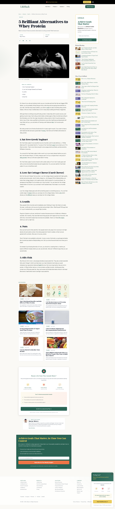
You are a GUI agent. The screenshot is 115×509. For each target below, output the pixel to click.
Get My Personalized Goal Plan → (44, 408)
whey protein (23, 157)
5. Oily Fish (24, 96)
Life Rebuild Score (23, 483)
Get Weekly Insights (87, 39)
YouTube (38, 496)
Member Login (79, 491)
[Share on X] (26, 40)
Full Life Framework (24, 485)
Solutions (62, 6)
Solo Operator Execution (60, 491)
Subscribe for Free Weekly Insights (43, 462)
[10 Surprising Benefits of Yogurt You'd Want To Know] (31, 317)
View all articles (32, 428)
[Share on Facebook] (20, 40)
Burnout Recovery (58, 482)
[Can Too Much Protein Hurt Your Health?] (30, 341)
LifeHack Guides (23, 482)
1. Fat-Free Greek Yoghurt (28, 87)
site (61, 193)
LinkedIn (43, 496)
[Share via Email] (30, 40)
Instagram (27, 496)
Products (55, 6)
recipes (30, 193)
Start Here (47, 6)
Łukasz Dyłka (26, 79)
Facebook (22, 496)
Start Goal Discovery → (102, 501)
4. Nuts (23, 94)
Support (78, 492)
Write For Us (79, 489)
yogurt (54, 145)
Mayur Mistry (22, 36)
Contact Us (79, 483)
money (44, 130)
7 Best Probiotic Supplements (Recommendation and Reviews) (56, 329)
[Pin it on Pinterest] (23, 40)
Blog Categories (80, 487)
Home (20, 14)
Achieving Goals (23, 489)
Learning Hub (39, 487)
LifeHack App (39, 482)
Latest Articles (80, 485)
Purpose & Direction (59, 485)
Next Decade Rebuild (59, 489)
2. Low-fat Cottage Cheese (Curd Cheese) (32, 89)
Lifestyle (24, 14)
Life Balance (22, 487)
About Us (79, 482)
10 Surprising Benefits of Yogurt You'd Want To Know (30, 329)
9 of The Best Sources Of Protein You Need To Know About (56, 302)
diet (53, 122)
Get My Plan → (87, 2)
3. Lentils (24, 91)
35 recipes (61, 217)
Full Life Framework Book (42, 483)
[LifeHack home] (25, 6)
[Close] (93, 2)
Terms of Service (76, 501)
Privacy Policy (83, 501)
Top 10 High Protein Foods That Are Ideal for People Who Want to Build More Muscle (57, 354)
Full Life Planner (40, 485)
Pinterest (32, 496)
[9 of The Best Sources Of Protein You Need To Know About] (57, 291)
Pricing (68, 6)
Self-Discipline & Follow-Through (61, 483)
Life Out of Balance (58, 487)
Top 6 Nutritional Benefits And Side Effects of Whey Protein (31, 302)
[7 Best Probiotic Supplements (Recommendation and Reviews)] (57, 317)
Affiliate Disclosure (91, 501)
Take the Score (90, 6)
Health (28, 14)
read (48, 107)
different (30, 195)
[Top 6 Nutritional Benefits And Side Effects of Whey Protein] (30, 290)
